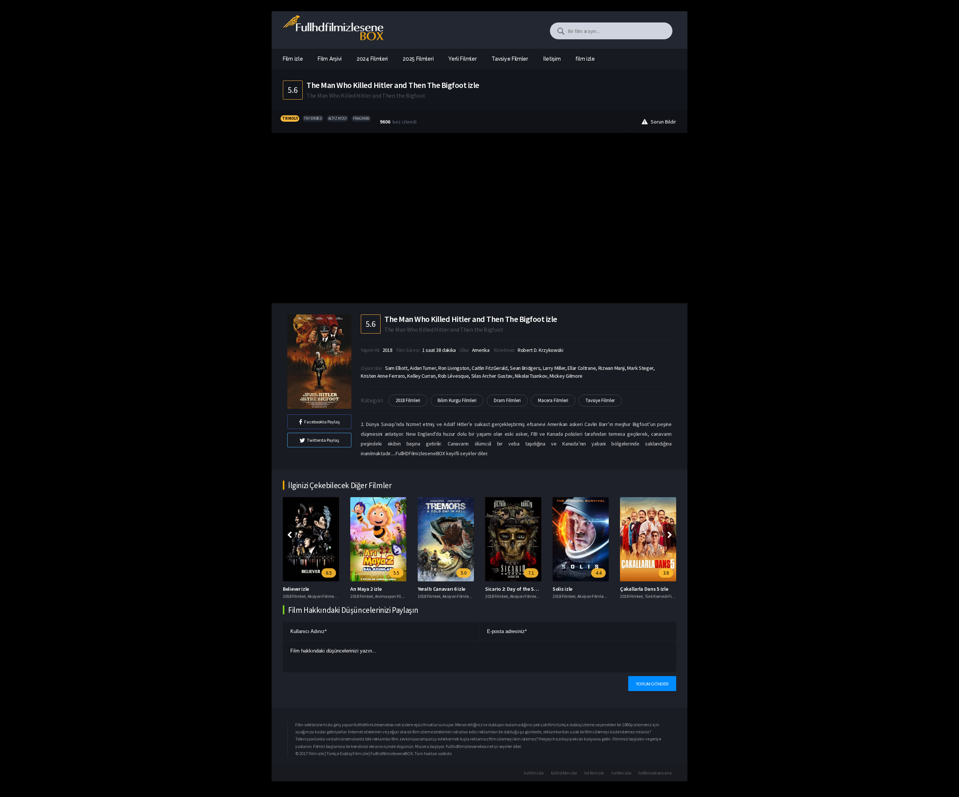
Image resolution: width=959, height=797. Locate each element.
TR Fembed (313, 118)
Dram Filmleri (507, 400)
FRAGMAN (361, 118)
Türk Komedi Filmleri (663, 596)
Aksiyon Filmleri (322, 596)
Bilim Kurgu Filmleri (457, 400)
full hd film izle (564, 773)
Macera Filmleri (553, 400)
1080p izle (631, 724)
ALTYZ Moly (337, 118)
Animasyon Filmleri (393, 596)
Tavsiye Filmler (600, 400)
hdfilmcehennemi (655, 773)
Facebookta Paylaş (322, 422)
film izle (585, 59)
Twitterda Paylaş (323, 440)
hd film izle (533, 773)
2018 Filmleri (408, 400)
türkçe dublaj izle (572, 724)
